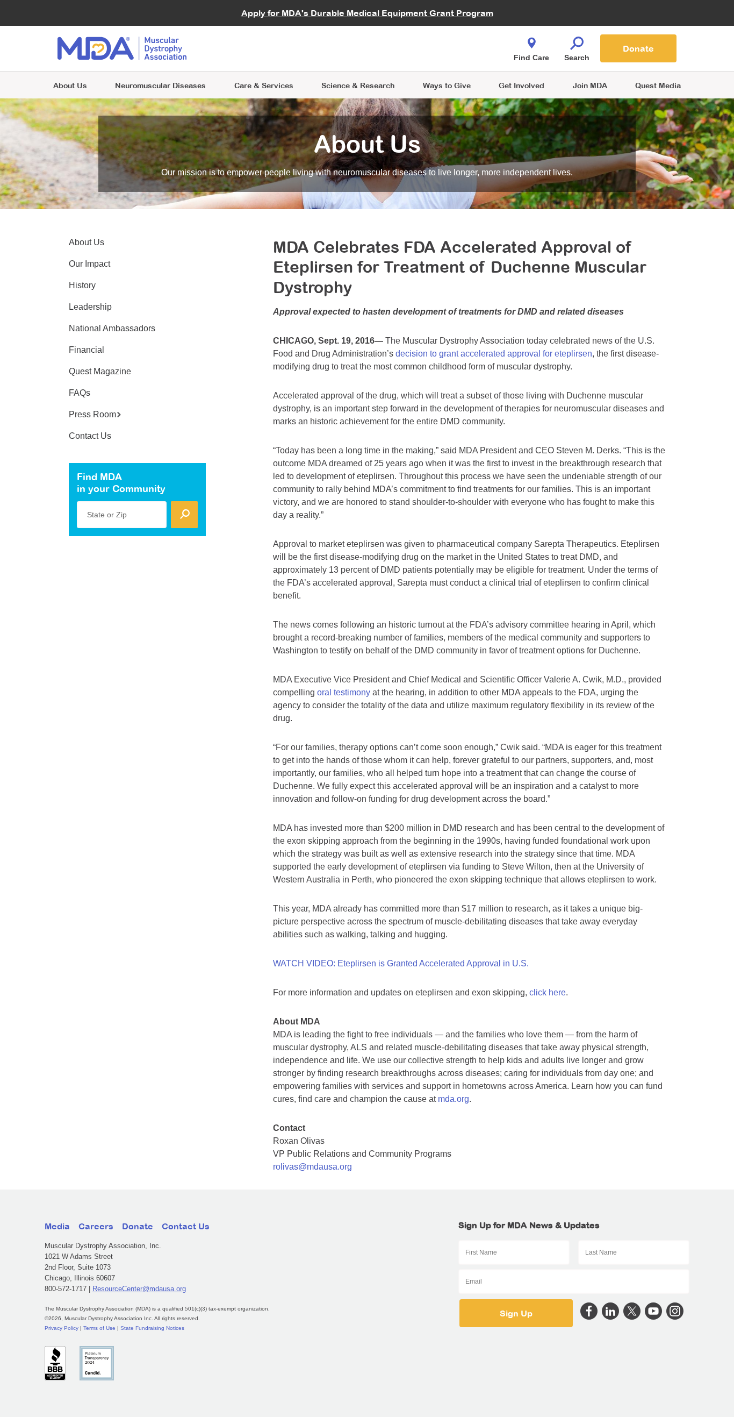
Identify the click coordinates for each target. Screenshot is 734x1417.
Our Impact (89, 263)
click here (547, 992)
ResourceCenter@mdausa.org (139, 1289)
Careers (95, 1226)
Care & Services (263, 85)
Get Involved (521, 85)
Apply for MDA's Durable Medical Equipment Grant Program (367, 13)
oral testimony (343, 692)
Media (57, 1226)
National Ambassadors (112, 328)
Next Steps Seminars (264, 49)
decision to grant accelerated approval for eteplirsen (493, 353)
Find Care (531, 57)
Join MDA (590, 85)
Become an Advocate (264, 27)
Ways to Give (447, 85)
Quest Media (658, 85)
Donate (638, 48)
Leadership (90, 306)
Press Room (92, 414)
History (82, 285)
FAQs (79, 392)
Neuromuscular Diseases (160, 85)
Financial (86, 349)
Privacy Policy (61, 1328)
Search (576, 57)
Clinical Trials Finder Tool (270, 35)
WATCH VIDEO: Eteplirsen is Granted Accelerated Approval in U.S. (401, 963)
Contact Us (90, 435)
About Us (70, 85)
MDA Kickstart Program (416, 54)
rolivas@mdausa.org (312, 1166)
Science (357, 85)
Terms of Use (99, 1328)
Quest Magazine (100, 371)
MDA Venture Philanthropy (420, 35)
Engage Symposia (259, 30)
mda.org (453, 1098)
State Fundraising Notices (152, 1328)
